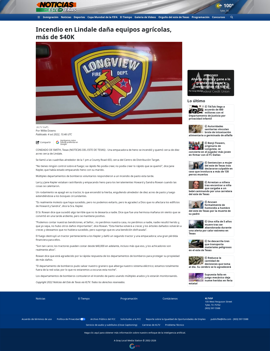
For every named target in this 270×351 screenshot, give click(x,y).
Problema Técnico (174, 324)
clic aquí (94, 332)
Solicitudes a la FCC (130, 319)
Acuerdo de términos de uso (37, 319)
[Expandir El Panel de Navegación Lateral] (39, 17)
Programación (201, 17)
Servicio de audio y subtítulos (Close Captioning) (111, 324)
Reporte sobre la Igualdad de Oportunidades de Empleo (176, 319)
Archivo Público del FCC (102, 319)
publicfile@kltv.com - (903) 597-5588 (229, 319)
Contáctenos (170, 298)
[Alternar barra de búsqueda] (231, 17)
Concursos (218, 17)
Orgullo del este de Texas (173, 17)
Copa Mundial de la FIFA (103, 17)
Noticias (66, 17)
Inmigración (50, 17)
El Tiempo (126, 17)
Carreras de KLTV (151, 324)
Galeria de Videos (145, 17)
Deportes (79, 17)
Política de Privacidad (68, 319)
